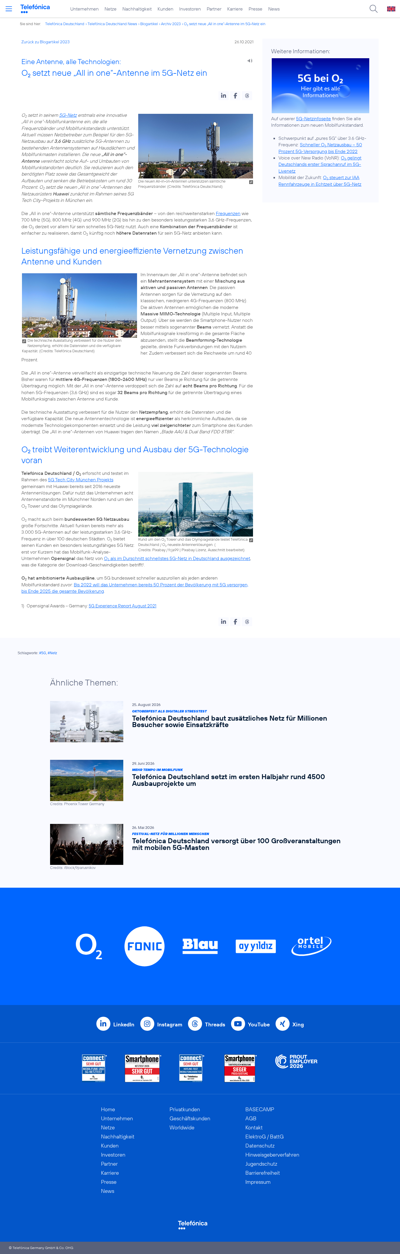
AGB (251, 1118)
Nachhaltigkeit (137, 9)
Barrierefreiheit (262, 1172)
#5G (42, 653)
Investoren (190, 9)
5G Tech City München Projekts (80, 479)
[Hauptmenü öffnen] (9, 9)
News (274, 9)
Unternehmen (84, 9)
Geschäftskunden (190, 1118)
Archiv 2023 (171, 23)
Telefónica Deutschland (64, 23)
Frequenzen (228, 213)
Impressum (258, 1182)
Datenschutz (260, 1145)
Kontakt (254, 1127)
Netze (111, 9)
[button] (223, 95)
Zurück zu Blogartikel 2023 (45, 41)
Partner (214, 9)
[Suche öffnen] (373, 9)
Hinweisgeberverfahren (272, 1154)
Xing (298, 1024)
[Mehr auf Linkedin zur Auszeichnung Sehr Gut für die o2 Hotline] (192, 1068)
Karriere (235, 9)
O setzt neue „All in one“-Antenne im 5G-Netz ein (224, 23)
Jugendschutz (261, 1163)
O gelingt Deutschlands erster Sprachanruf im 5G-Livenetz (319, 164)
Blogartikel (149, 23)
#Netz (52, 653)
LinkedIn (123, 1024)
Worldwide (182, 1127)
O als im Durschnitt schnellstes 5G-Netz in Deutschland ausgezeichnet (177, 558)
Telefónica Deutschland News (112, 23)
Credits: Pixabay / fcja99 (158, 549)
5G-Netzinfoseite (313, 118)
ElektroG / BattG (264, 1136)
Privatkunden (185, 1109)
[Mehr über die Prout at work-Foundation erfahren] (296, 1068)
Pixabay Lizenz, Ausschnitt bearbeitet (212, 549)
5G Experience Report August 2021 (122, 606)
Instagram (169, 1024)
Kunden (165, 9)
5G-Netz (68, 115)
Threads (215, 1024)
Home (108, 1109)
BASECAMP (259, 1109)
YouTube (259, 1024)
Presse (255, 9)
